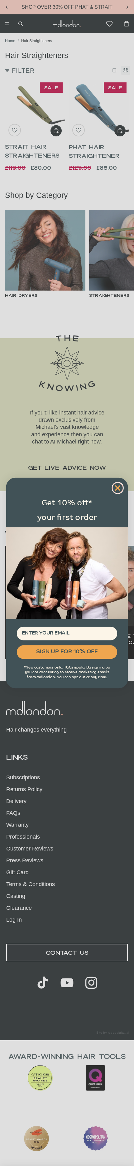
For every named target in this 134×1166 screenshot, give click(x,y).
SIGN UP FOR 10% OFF (67, 652)
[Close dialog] (117, 488)
